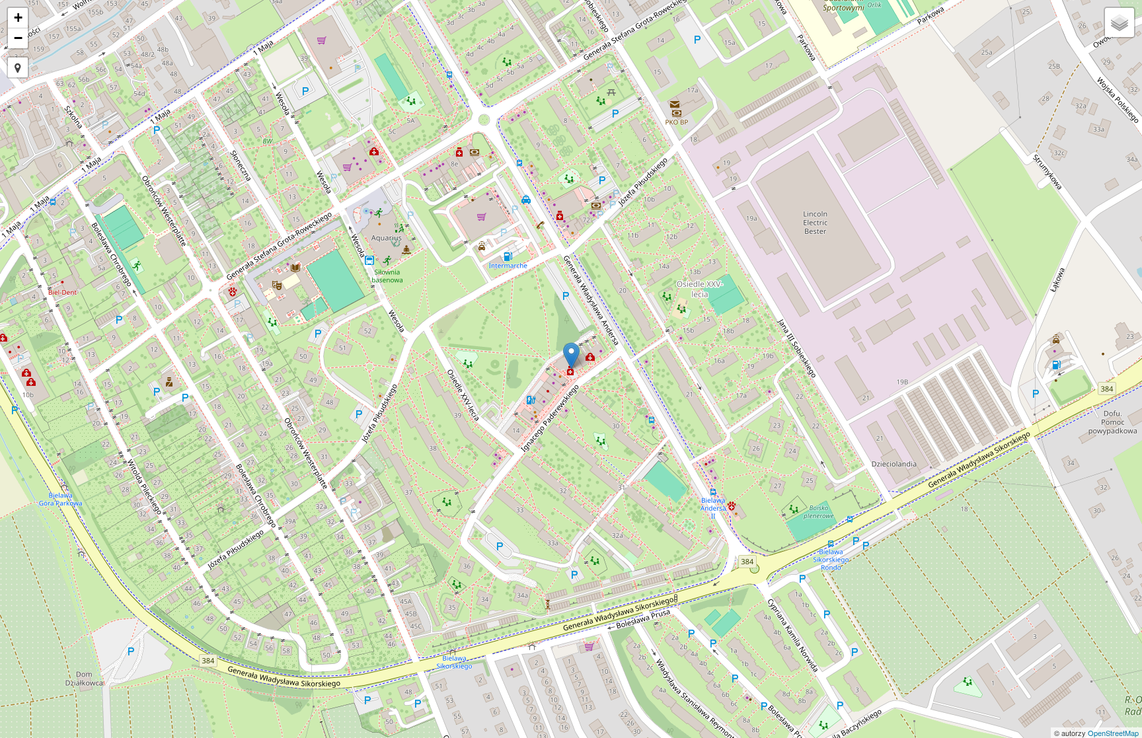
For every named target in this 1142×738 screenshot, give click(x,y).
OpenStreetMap (1113, 732)
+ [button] (18, 17)
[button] (18, 67)
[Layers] (1119, 22)
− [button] (18, 38)
